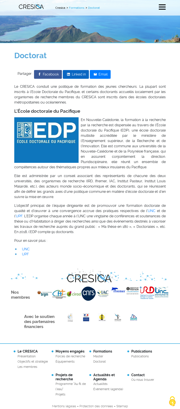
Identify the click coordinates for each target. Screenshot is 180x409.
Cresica (60, 7)
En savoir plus (70, 317)
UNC (151, 211)
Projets (60, 394)
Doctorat (99, 361)
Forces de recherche (70, 356)
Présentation (27, 356)
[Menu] (162, 8)
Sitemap (122, 406)
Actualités (100, 384)
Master (98, 356)
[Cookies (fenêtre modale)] (172, 401)
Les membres (27, 367)
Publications (140, 356)
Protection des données (96, 406)
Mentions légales (64, 406)
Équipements (65, 361)
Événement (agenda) (108, 389)
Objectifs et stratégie (33, 361)
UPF (19, 216)
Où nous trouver (142, 379)
